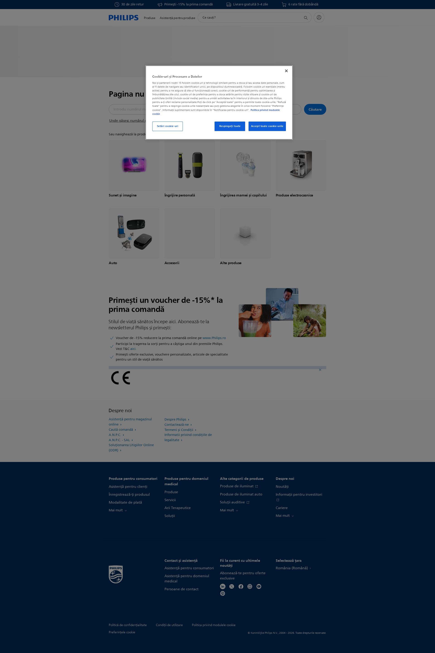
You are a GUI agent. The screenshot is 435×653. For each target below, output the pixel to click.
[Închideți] (286, 71)
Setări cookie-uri (167, 126)
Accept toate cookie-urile (267, 126)
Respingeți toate (230, 126)
